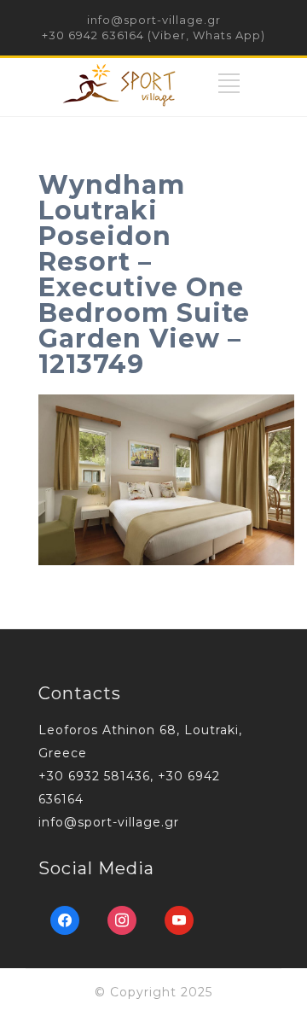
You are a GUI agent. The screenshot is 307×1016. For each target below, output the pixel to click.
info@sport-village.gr (154, 19)
